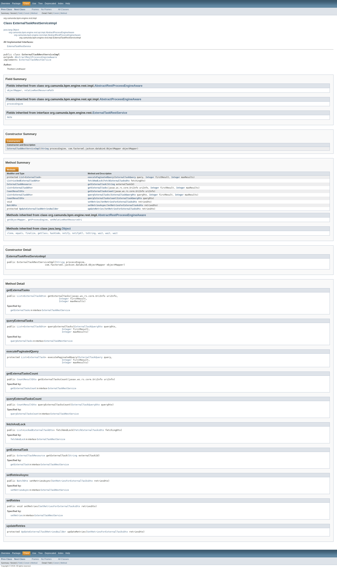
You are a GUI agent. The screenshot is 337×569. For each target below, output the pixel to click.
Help (67, 3)
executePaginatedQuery (101, 177)
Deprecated (50, 3)
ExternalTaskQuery (125, 177)
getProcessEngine (38, 220)
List (21, 177)
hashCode (55, 233)
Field (20, 13)
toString (90, 233)
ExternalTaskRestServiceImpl (23, 148)
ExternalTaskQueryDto (123, 195)
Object (66, 228)
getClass (43, 233)
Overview (5, 3)
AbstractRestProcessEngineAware (36, 57)
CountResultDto (15, 191)
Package (16, 3)
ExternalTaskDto (22, 188)
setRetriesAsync (97, 205)
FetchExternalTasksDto (117, 181)
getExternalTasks (97, 188)
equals (19, 233)
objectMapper (14, 90)
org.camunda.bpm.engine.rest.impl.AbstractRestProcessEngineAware (47, 35)
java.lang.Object (11, 30)
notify (66, 233)
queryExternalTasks (99, 195)
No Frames (46, 9)
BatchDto (12, 205)
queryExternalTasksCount (102, 198)
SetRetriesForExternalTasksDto (119, 202)
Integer (150, 177)
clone (10, 233)
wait (100, 233)
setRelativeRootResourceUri (66, 220)
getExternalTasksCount (101, 191)
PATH (9, 117)
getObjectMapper (16, 220)
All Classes (63, 9)
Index (60, 3)
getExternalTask (97, 184)
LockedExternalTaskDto (26, 181)
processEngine (15, 104)
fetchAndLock (95, 181)
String (45, 148)
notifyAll (77, 233)
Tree (40, 3)
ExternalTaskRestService (19, 46)
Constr (26, 13)
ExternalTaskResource (19, 184)
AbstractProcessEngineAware (120, 99)
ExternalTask (32, 177)
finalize (30, 233)
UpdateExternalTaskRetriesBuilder (38, 209)
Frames (35, 9)
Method (34, 13)
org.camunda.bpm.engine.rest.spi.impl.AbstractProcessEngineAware (41, 32)
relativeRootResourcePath (39, 90)
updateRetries (96, 209)
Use (34, 3)
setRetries (94, 202)
